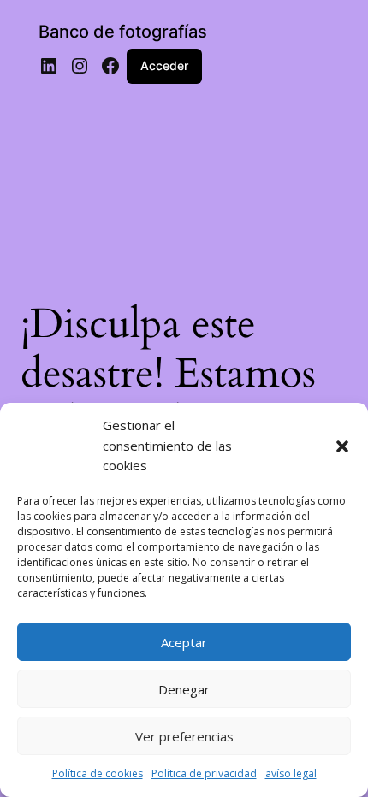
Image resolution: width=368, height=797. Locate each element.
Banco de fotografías (123, 31)
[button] (342, 446)
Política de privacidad (204, 773)
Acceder (164, 65)
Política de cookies (97, 773)
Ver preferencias (184, 736)
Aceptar (184, 642)
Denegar (184, 689)
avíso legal (291, 773)
